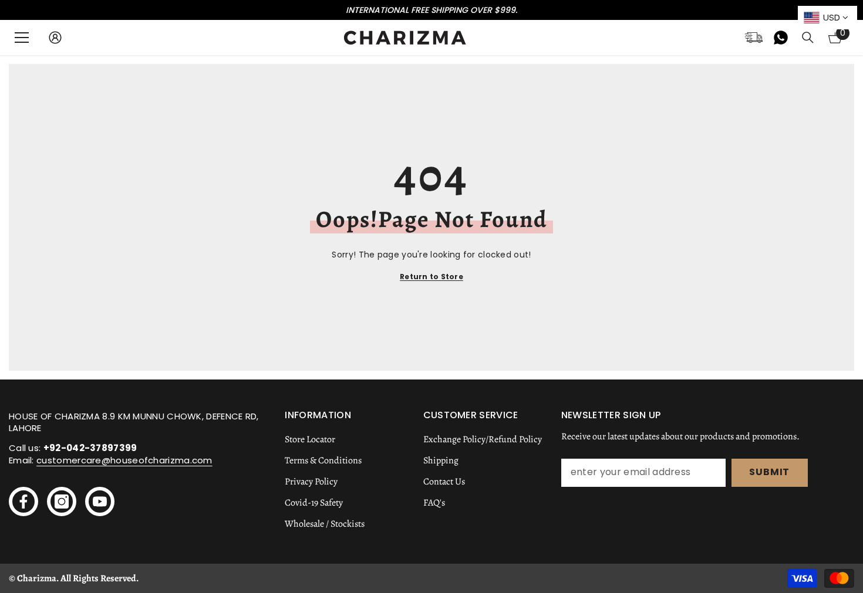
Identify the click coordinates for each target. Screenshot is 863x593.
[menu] (22, 38)
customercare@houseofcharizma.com (124, 460)
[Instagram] (61, 501)
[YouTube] (99, 501)
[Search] (808, 38)
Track (754, 37)
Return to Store (431, 277)
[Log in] (55, 37)
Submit (769, 472)
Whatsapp (781, 38)
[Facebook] (23, 501)
